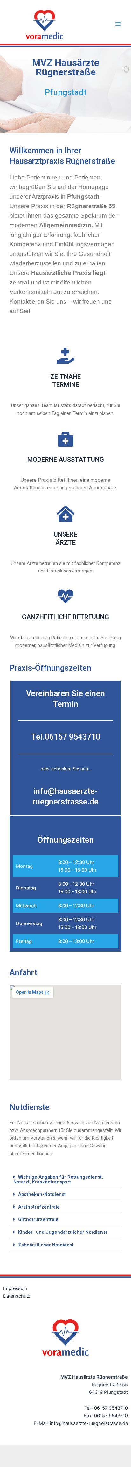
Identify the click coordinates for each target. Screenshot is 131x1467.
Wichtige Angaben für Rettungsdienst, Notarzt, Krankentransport (58, 1179)
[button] (65, 1179)
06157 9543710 (111, 1408)
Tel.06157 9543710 (65, 736)
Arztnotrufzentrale (39, 1207)
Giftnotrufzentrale (38, 1219)
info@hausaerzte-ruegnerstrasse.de (89, 1423)
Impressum (15, 1288)
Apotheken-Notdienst (42, 1194)
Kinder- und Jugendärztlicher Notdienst (62, 1232)
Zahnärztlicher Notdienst (46, 1245)
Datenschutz (17, 1296)
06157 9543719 (111, 1416)
